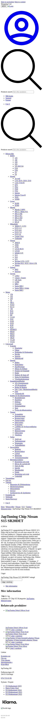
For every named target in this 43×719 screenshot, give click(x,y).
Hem (2, 507)
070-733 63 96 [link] (6, 678)
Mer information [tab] (11, 586)
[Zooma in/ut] (2, 715)
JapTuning (30, 599)
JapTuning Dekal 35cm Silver (16, 646)
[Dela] (6, 715)
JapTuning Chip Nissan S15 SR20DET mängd (18, 577)
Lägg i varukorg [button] (16, 630)
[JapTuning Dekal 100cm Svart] (23, 610)
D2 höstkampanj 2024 (14, 690)
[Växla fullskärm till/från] (4, 715)
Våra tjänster (5, 660)
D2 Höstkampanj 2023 (14, 692)
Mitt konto (9, 96)
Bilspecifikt (10, 507)
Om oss (3, 658)
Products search (7, 92)
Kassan (8, 100)
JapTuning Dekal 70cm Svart (16, 634)
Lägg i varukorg (7, 582)
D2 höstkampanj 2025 (14, 686)
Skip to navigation (7, 2)
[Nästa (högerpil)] (4, 717)
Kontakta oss (5, 656)
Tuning (28, 507)
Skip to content (20, 2)
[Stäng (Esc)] (9, 715)
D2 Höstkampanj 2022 (14, 694)
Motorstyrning (6, 509)
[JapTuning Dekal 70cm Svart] (17, 632)
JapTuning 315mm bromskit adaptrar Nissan (21, 640)
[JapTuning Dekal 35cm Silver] (17, 644)
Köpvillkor (5, 664)
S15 (23, 507)
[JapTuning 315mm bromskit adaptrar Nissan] (22, 638)
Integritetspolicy (6, 662)
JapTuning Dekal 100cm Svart (17, 628)
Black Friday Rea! (12, 688)
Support (8, 98)
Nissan (17, 507)
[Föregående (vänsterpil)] (2, 717)
